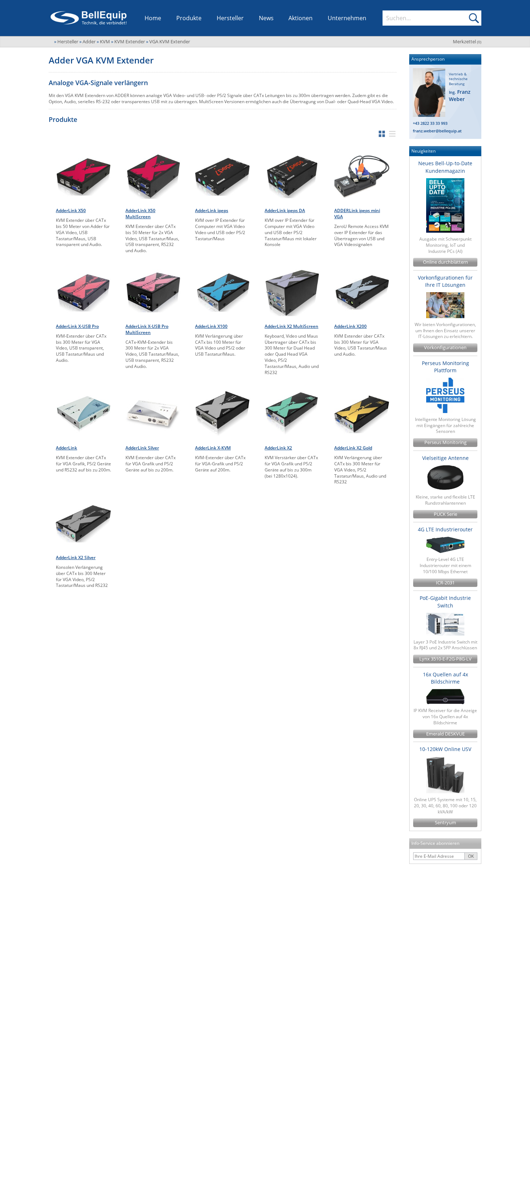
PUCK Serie (445, 514)
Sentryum (445, 823)
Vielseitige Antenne (445, 458)
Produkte (189, 18)
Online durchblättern (445, 262)
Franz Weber (460, 95)
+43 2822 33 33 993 (430, 123)
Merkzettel (467, 41)
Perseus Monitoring (445, 442)
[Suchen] (473, 18)
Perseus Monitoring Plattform (445, 367)
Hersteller (230, 18)
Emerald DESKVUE (445, 734)
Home (153, 18)
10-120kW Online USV (445, 749)
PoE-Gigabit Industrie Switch (445, 601)
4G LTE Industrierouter (445, 529)
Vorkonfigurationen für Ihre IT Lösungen (445, 281)
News (266, 18)
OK (471, 856)
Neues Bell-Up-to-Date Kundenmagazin (445, 167)
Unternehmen (347, 18)
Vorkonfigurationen (445, 347)
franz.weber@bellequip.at (437, 130)
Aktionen (300, 18)
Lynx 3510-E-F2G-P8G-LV (445, 659)
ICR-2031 (445, 583)
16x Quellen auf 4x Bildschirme (445, 678)
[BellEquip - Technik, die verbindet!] (88, 18)
